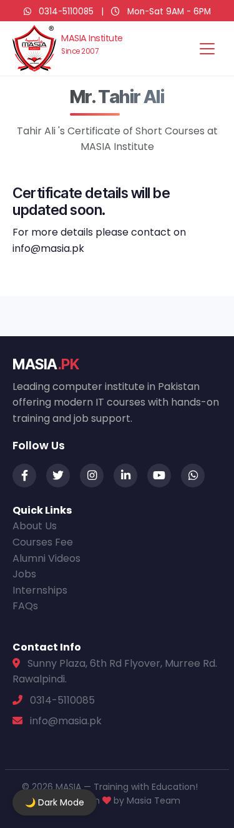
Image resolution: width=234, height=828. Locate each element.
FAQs (25, 606)
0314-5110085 (66, 11)
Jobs (24, 574)
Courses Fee (42, 542)
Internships (39, 590)
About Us (34, 526)
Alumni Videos (46, 558)
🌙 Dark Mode (54, 802)
